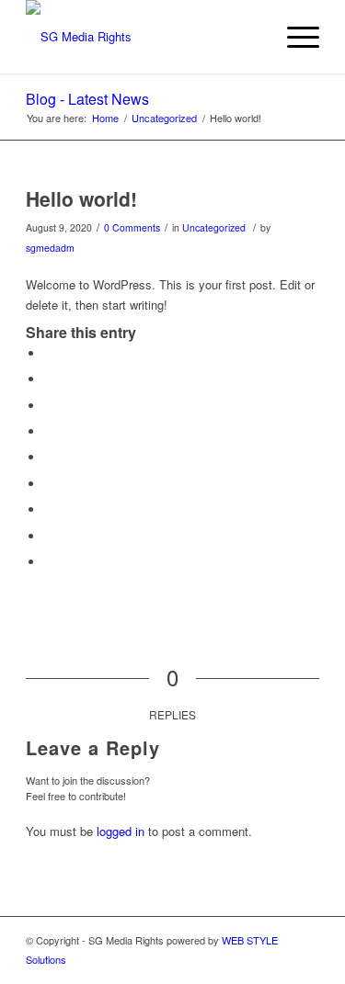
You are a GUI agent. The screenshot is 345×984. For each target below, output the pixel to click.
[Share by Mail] (48, 562)
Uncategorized (214, 227)
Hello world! (81, 198)
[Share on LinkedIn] (48, 457)
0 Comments (132, 227)
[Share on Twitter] (48, 379)
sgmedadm (50, 247)
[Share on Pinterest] (48, 431)
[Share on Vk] (48, 509)
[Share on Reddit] (48, 536)
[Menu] (294, 37)
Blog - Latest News (87, 98)
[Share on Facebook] (48, 353)
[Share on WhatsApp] (48, 405)
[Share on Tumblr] (48, 483)
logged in (120, 831)
